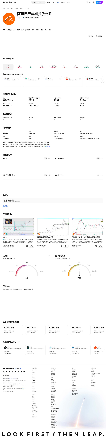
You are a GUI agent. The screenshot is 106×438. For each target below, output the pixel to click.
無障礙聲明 (53, 422)
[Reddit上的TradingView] (24, 372)
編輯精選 (74, 385)
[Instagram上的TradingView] (13, 372)
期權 (33, 408)
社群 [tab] (22, 30)
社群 (53, 2)
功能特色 (53, 370)
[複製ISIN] (94, 138)
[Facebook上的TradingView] (7, 372)
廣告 (92, 380)
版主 (73, 378)
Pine (33, 384)
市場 (58, 2)
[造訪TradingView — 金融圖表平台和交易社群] (9, 59)
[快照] (89, 36)
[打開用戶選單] (93, 2)
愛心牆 (73, 371)
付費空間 (74, 394)
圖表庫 (92, 371)
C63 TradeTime (54, 411)
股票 (33, 374)
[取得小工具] (92, 36)
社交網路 (74, 370)
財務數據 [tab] (9, 30)
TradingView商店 (55, 408)
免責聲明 (53, 418)
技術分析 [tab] (27, 30)
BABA (4, 237)
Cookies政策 (54, 421)
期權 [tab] (42, 30)
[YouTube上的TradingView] (10, 372)
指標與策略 (74, 390)
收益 (33, 397)
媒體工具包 (53, 404)
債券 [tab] (50, 30)
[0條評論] (26, 246)
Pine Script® (35, 411)
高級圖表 (93, 374)
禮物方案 (53, 374)
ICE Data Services (12, 378)
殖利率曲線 (34, 407)
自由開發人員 (75, 393)
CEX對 (33, 380)
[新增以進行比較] (18, 79)
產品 (48, 2)
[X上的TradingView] (4, 372)
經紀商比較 (53, 382)
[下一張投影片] (102, 227)
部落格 (52, 399)
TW (89, 2)
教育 (73, 384)
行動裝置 (34, 416)
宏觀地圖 (34, 410)
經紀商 (63, 2)
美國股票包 (53, 391)
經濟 (33, 396)
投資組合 (34, 405)
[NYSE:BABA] (4, 234)
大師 (73, 391)
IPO (33, 401)
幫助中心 (53, 401)
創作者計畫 (74, 374)
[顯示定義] (6, 98)
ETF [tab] (46, 30)
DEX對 (33, 382)
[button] (50, 2)
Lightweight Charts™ (95, 373)
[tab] (45, 158)
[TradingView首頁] (10, 2)
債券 (33, 377)
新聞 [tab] (18, 30)
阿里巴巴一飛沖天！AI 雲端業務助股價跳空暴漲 (86, 237)
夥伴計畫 (93, 384)
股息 (33, 399)
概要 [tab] (4, 30)
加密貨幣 (34, 379)
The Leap (53, 384)
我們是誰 (53, 396)
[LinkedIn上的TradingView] (15, 372)
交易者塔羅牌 (54, 410)
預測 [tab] (33, 30)
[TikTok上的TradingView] (21, 372)
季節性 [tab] (37, 30)
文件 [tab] (14, 30)
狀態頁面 (53, 427)
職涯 (52, 402)
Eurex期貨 (53, 390)
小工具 (92, 370)
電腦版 (33, 418)
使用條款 (53, 416)
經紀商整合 (93, 382)
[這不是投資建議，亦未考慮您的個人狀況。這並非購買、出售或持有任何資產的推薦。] (14, 258)
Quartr (23, 388)
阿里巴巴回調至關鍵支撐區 (45, 237)
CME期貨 (53, 388)
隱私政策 (53, 419)
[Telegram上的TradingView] (18, 372)
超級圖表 (34, 370)
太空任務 (53, 397)
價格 (52, 371)
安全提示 (53, 424)
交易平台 (93, 376)
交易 (73, 382)
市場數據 (53, 373)
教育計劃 (93, 385)
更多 (68, 2)
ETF (33, 376)
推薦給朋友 (74, 373)
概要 (52, 379)
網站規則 (74, 376)
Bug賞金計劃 (54, 425)
